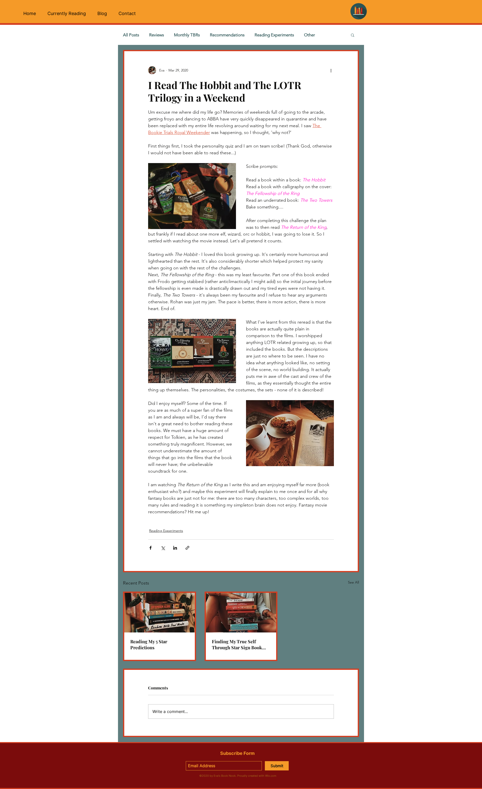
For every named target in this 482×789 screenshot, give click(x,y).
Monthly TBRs (187, 34)
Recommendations (227, 34)
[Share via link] (187, 547)
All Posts (131, 34)
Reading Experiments (274, 34)
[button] (352, 35)
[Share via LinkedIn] (175, 547)
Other (309, 34)
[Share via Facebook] (150, 547)
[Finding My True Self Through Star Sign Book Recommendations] (241, 612)
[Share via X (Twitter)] (162, 547)
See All (353, 582)
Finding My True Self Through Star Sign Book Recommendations (237, 644)
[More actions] (331, 70)
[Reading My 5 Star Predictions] (159, 612)
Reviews (156, 34)
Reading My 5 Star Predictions (148, 644)
